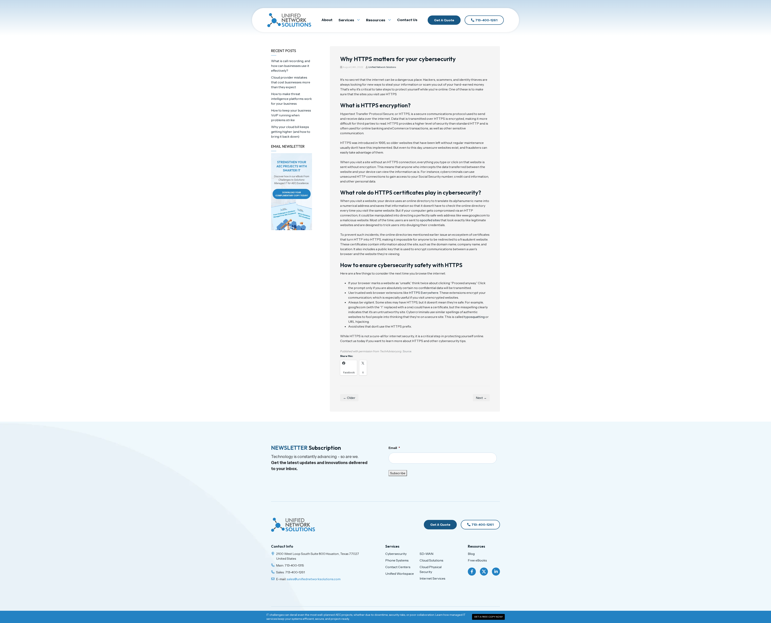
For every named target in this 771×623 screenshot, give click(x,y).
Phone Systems (397, 560)
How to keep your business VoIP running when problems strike (291, 115)
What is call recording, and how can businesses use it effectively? (290, 66)
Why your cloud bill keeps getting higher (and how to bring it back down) (290, 131)
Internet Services (432, 578)
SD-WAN (426, 554)
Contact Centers (397, 567)
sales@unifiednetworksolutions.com (314, 579)
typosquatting (474, 317)
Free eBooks (477, 560)
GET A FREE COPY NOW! (488, 616)
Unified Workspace (399, 574)
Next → (481, 398)
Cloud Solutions (431, 560)
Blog (471, 554)
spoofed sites (430, 220)
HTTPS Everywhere (423, 293)
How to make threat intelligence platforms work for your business (291, 99)
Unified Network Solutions (382, 67)
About (326, 20)
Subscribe (397, 473)
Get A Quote (444, 20)
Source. (407, 351)
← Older (349, 398)
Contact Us (407, 20)
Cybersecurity (396, 554)
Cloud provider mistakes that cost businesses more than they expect (290, 82)
